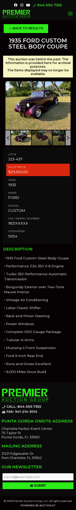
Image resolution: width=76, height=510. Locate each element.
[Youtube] (28, 5)
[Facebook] (16, 5)
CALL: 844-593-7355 (21, 407)
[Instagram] (22, 5)
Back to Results (26, 28)
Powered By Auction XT (38, 505)
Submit (38, 486)
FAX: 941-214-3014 (19, 412)
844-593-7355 (47, 5)
